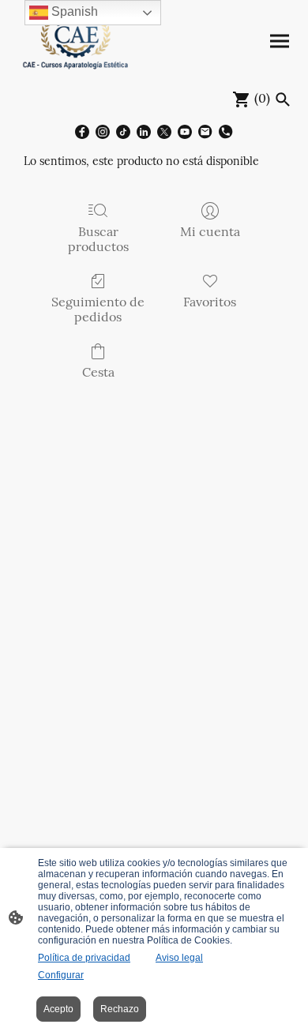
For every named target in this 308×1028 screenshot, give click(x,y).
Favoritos (209, 302)
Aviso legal (179, 957)
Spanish (73, 11)
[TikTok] (123, 132)
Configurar (61, 975)
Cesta (98, 372)
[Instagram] (103, 132)
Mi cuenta (210, 231)
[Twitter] (164, 132)
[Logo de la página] (76, 41)
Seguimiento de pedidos (98, 309)
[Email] (205, 132)
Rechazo (119, 1009)
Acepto (58, 1009)
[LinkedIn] (144, 132)
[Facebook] (82, 132)
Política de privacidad (84, 957)
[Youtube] (185, 132)
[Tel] (226, 132)
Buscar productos (98, 238)
